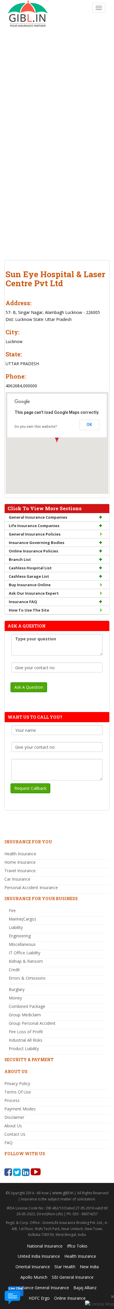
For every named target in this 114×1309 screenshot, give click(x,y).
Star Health (64, 1266)
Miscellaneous (22, 944)
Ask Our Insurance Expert (34, 593)
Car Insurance (17, 879)
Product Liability (24, 1048)
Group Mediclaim (25, 1014)
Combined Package (27, 1006)
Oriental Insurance (32, 1266)
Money (15, 998)
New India (89, 1266)
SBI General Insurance (73, 1277)
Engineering (20, 936)
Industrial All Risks (25, 1040)
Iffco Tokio (77, 1246)
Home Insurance (20, 862)
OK (89, 424)
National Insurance (45, 1246)
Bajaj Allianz (84, 1287)
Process (12, 1100)
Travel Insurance (20, 870)
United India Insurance (39, 1256)
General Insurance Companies (38, 517)
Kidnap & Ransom (26, 961)
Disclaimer (14, 1117)
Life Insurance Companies (34, 525)
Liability (16, 927)
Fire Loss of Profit (26, 1031)
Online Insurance (70, 1298)
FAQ (8, 1142)
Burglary (17, 989)
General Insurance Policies (35, 534)
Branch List (20, 559)
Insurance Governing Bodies (36, 542)
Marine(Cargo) (22, 919)
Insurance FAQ (23, 601)
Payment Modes (20, 1109)
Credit (14, 969)
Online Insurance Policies (33, 551)
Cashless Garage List (29, 576)
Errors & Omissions (27, 978)
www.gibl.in (62, 1192)
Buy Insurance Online (30, 584)
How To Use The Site (29, 610)
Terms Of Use (17, 1092)
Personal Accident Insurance (31, 887)
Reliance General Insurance (43, 1287)
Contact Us (14, 1134)
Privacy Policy (17, 1083)
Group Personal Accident (32, 1023)
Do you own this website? (36, 427)
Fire (12, 910)
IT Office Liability (24, 952)
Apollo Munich (33, 1277)
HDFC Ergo (39, 1298)
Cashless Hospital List (30, 567)
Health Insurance (20, 853)
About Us (13, 1125)
